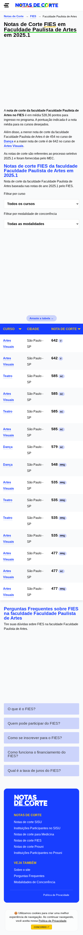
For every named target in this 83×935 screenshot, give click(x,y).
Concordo (40, 927)
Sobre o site (22, 869)
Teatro (7, 376)
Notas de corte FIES (28, 840)
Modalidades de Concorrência (34, 882)
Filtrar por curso (14, 193)
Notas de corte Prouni (29, 846)
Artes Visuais (13, 146)
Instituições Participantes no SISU (37, 828)
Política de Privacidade (56, 895)
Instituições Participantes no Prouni (38, 852)
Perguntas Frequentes (29, 876)
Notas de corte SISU (28, 822)
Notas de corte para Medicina (34, 834)
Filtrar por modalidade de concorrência (30, 213)
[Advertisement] (41, 74)
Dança (8, 141)
